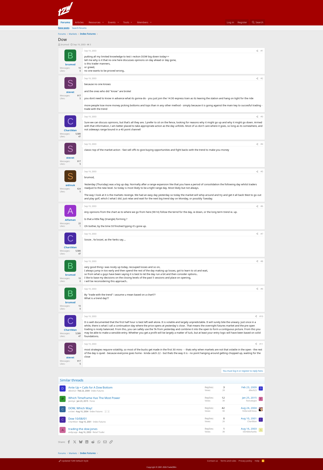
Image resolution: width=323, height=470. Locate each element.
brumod (65, 44)
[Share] (257, 51)
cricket (71, 411)
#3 (262, 116)
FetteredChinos (249, 411)
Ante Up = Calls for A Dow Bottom (90, 387)
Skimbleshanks (250, 431)
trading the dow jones (82, 429)
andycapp (72, 432)
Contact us (212, 460)
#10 (261, 316)
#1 (262, 50)
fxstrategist (251, 400)
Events (112, 22)
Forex (92, 401)
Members (142, 22)
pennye (71, 401)
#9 (262, 288)
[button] (103, 22)
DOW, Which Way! (80, 408)
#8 (262, 261)
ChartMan (73, 421)
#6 (262, 206)
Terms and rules (228, 460)
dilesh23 (72, 390)
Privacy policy (245, 460)
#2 (262, 78)
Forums (65, 22)
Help (257, 460)
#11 (261, 344)
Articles (79, 22)
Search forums (79, 27)
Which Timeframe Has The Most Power (94, 398)
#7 (262, 233)
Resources (94, 22)
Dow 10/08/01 (77, 418)
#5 (262, 171)
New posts (63, 27)
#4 (262, 144)
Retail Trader (99, 432)
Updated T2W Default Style (74, 460)
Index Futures (97, 390)
